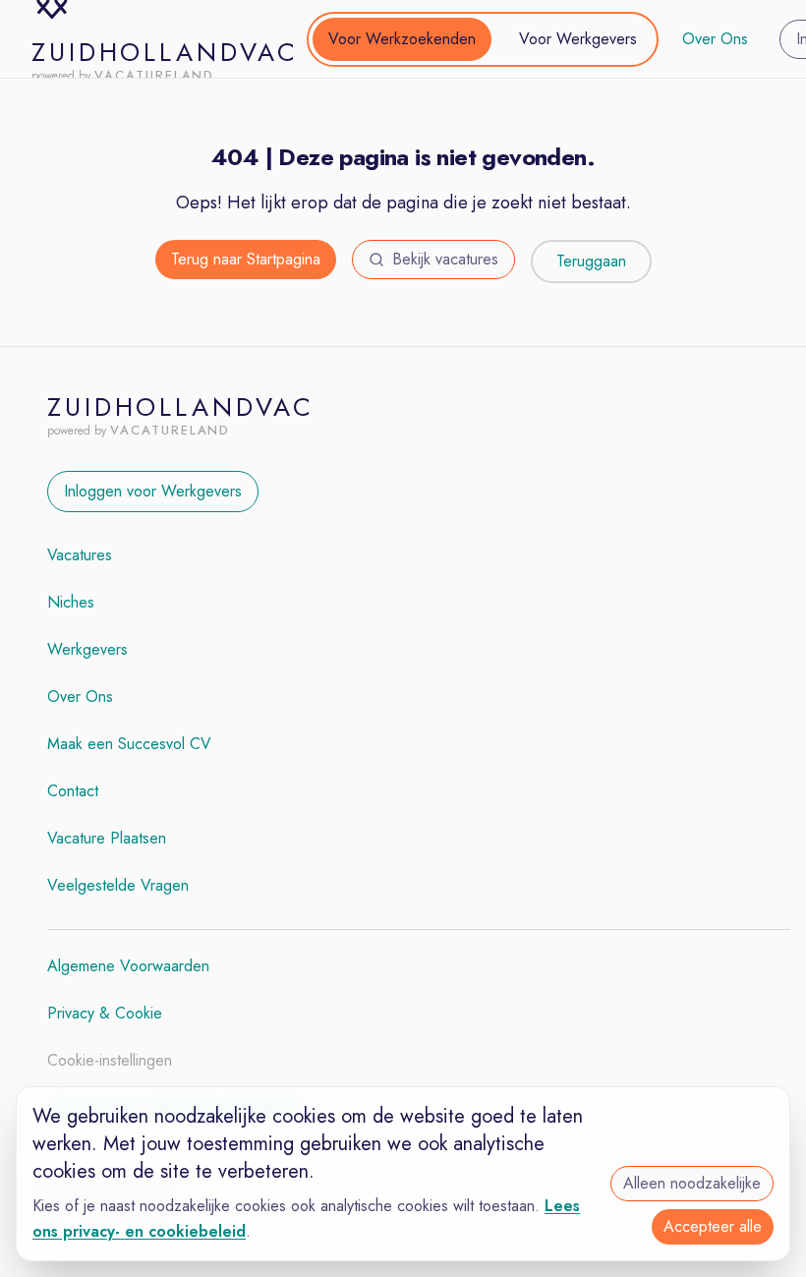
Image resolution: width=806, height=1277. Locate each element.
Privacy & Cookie (104, 1013)
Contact (72, 791)
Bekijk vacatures (445, 259)
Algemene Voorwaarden (128, 966)
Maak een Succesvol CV (129, 743)
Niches (70, 602)
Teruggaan (591, 261)
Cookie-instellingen (109, 1060)
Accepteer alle (712, 1226)
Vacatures (79, 555)
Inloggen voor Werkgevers (153, 491)
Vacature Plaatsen (106, 838)
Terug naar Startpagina (245, 259)
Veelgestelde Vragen (118, 885)
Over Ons (715, 39)
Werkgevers (87, 649)
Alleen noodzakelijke (692, 1183)
